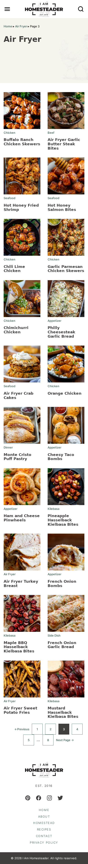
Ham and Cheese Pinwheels (22, 517)
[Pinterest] (27, 797)
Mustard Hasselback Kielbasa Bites (63, 712)
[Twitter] (60, 797)
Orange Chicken (64, 393)
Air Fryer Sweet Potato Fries (20, 710)
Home (8, 26)
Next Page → (65, 741)
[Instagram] (49, 797)
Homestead (44, 823)
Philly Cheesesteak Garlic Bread (61, 331)
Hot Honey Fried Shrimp (21, 207)
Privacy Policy (44, 842)
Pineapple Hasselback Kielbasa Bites (63, 519)
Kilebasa (53, 508)
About (44, 816)
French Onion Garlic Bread (62, 644)
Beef (51, 132)
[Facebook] (38, 797)
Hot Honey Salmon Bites (62, 207)
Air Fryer (21, 26)
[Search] (80, 9)
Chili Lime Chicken (14, 268)
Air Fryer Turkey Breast (21, 583)
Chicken (9, 132)
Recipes (44, 829)
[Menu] (7, 9)
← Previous (21, 731)
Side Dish (54, 635)
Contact (44, 836)
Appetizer (54, 320)
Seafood (9, 198)
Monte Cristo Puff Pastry (17, 456)
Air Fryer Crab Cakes (18, 395)
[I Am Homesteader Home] (44, 9)
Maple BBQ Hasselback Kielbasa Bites (19, 646)
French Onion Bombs (62, 583)
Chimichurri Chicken (16, 329)
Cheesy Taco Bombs (61, 456)
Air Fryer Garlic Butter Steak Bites (64, 143)
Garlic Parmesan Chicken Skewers (66, 268)
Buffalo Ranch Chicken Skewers (22, 141)
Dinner (8, 447)
